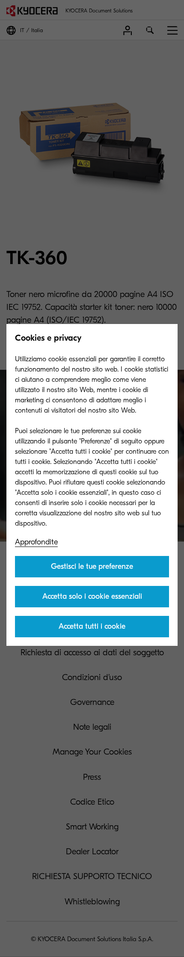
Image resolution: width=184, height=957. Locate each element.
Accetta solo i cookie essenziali (92, 596)
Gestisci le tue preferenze (92, 566)
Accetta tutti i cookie (92, 626)
